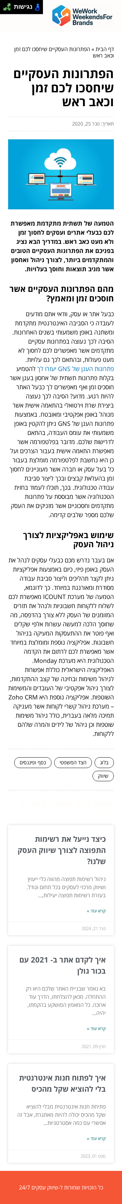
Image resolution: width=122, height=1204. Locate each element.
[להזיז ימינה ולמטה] (9, 9)
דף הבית (105, 49)
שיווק (103, 775)
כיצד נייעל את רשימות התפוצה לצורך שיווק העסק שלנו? (62, 850)
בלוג (104, 762)
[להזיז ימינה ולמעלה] (9, 5)
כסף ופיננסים (33, 762)
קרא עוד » (96, 911)
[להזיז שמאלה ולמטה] (5, 9)
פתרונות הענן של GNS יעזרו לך (75, 369)
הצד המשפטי (73, 762)
